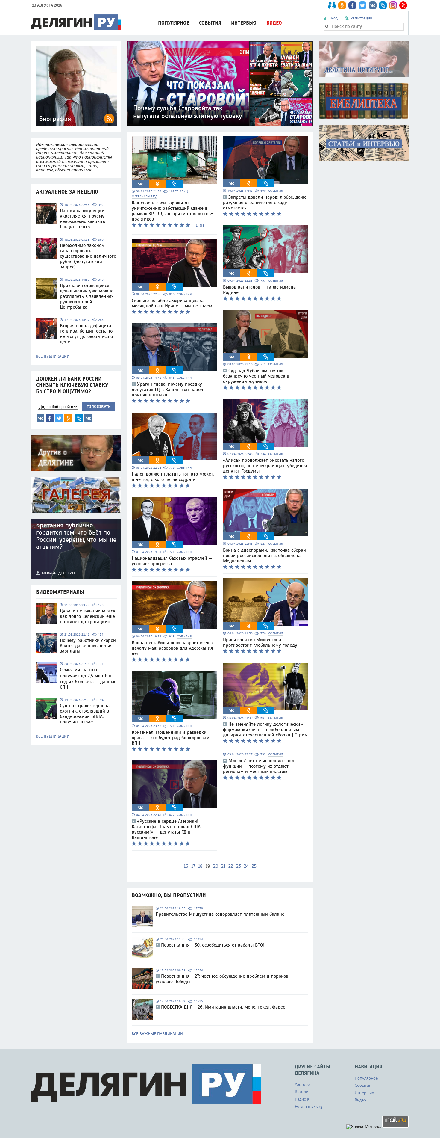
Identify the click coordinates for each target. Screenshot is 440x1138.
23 (238, 866)
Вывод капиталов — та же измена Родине (259, 289)
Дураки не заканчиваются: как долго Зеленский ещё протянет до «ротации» (88, 616)
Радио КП (303, 1099)
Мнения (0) (88, 418)
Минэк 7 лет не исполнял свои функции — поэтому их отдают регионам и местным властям (258, 766)
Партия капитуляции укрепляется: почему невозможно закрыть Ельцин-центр (82, 219)
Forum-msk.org (308, 1106)
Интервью (244, 23)
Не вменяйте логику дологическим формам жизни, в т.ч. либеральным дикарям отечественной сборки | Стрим (265, 730)
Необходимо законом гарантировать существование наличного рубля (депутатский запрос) (88, 256)
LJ (79, 418)
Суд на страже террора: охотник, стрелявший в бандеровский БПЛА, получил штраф (85, 714)
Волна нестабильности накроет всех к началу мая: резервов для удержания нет (172, 648)
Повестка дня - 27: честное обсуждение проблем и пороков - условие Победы (224, 979)
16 (186, 866)
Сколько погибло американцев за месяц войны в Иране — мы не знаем (172, 303)
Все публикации (52, 356)
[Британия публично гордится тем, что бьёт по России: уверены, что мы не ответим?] (76, 549)
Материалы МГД (144, 196)
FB (50, 418)
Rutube (301, 1091)
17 (193, 866)
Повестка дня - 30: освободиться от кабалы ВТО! (213, 945)
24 (246, 866)
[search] (327, 26)
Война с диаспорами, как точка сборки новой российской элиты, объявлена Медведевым (264, 555)
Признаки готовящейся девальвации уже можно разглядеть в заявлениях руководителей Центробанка (86, 296)
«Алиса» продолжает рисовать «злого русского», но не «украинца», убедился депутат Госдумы (265, 466)
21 (223, 866)
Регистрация (361, 18)
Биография (55, 119)
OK (68, 418)
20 (215, 866)
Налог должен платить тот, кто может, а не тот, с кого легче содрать (173, 476)
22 (230, 866)
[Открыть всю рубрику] (364, 59)
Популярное (173, 23)
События (210, 23)
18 (200, 866)
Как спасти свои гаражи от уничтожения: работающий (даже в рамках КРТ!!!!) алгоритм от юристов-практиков (172, 211)
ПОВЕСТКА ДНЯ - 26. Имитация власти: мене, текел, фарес (223, 1007)
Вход (334, 18)
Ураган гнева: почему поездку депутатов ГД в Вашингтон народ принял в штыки (167, 389)
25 (254, 866)
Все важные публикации (157, 1034)
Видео (274, 23)
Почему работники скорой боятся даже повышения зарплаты (88, 646)
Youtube (302, 1084)
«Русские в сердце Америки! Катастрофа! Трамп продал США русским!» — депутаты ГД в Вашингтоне (166, 829)
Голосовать (98, 406)
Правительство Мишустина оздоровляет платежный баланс (220, 914)
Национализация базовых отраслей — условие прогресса (172, 561)
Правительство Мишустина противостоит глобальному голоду (260, 642)
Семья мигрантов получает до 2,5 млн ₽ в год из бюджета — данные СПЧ (88, 678)
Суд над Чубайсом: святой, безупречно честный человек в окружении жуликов (256, 376)
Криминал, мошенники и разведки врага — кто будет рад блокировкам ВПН (171, 738)
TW (59, 418)
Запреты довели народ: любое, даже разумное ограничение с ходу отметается (265, 202)
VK (40, 418)
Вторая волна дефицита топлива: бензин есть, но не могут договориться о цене (86, 334)
